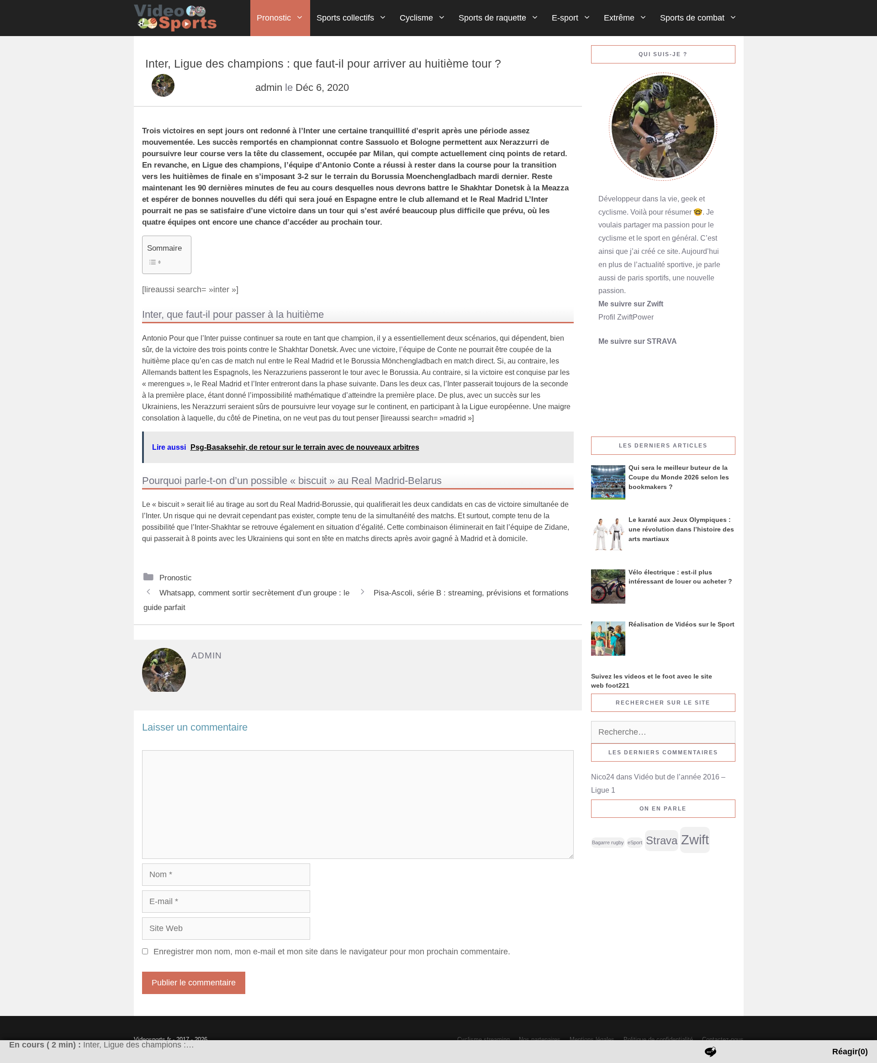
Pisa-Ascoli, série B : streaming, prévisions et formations (471, 592)
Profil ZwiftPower (626, 317)
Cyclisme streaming (483, 1039)
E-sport (565, 17)
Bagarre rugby (608, 842)
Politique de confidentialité (658, 1039)
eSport (635, 842)
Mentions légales (592, 1039)
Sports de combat (692, 17)
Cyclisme (416, 17)
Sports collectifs (345, 17)
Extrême (619, 17)
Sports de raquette (492, 17)
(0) (850, 1051)
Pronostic (274, 17)
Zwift (695, 839)
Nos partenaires (539, 1039)
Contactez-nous (723, 1039)
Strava (661, 841)
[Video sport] (178, 18)
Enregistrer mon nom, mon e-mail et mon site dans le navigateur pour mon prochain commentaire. (331, 951)
